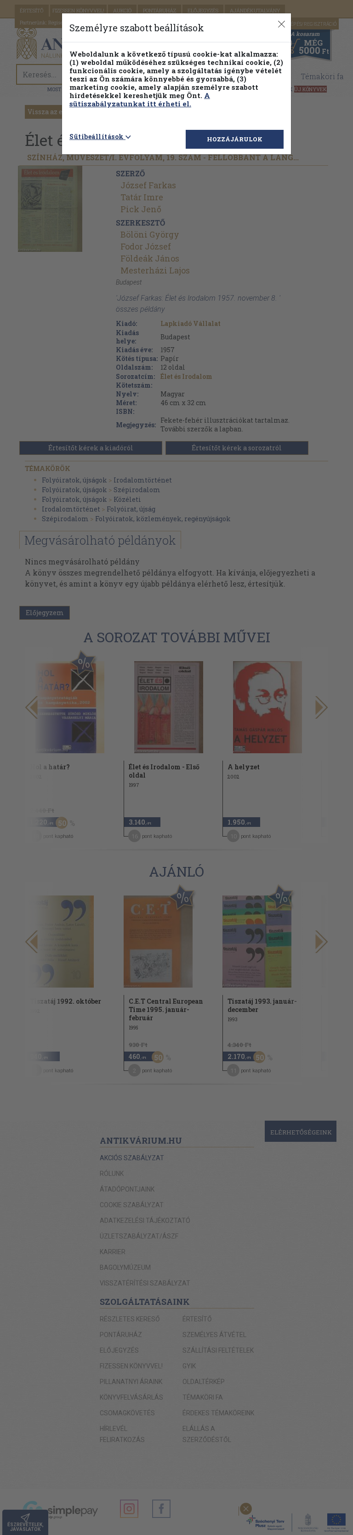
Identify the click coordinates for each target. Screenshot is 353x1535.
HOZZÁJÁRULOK (234, 139)
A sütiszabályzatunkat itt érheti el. (139, 99)
